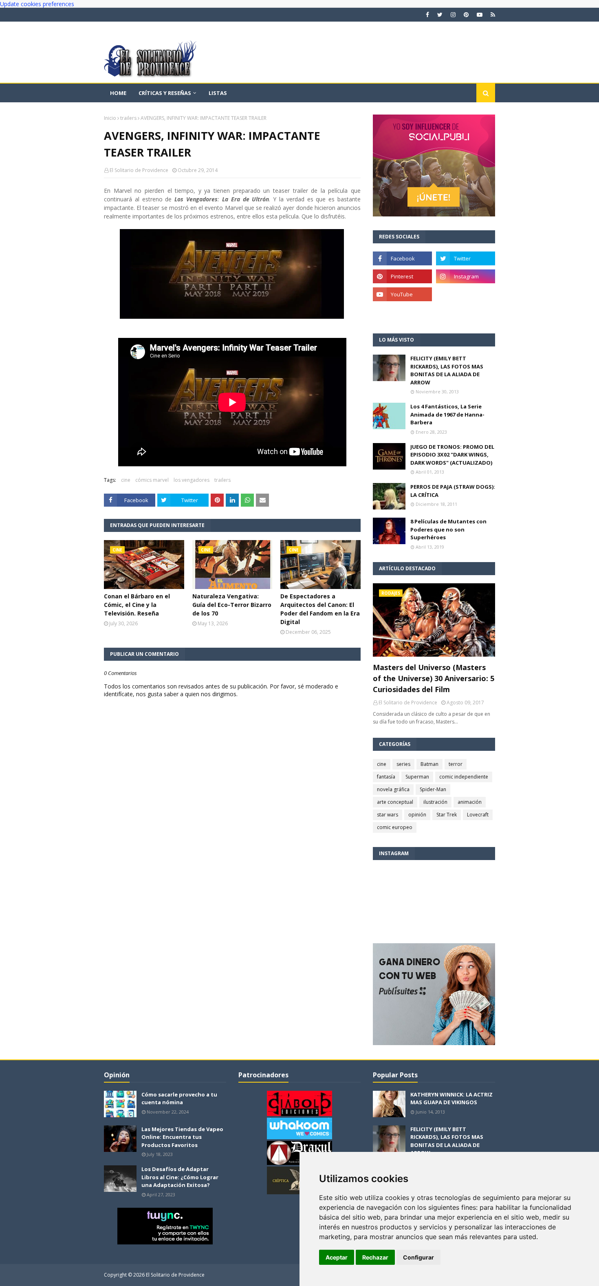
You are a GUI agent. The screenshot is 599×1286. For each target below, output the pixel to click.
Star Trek (446, 814)
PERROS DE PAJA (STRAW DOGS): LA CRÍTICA (452, 491)
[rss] (492, 15)
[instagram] (453, 15)
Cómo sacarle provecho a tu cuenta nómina (179, 1098)
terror (455, 764)
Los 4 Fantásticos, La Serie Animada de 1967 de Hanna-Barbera (447, 414)
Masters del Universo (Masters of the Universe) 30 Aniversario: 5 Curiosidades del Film (433, 678)
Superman (417, 776)
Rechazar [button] (375, 1257)
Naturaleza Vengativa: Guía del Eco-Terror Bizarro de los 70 (231, 604)
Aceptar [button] (337, 1257)
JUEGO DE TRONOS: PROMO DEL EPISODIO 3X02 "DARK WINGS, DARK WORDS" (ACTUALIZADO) (452, 454)
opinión (417, 814)
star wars (387, 814)
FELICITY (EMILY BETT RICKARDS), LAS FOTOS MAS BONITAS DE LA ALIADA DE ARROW (446, 370)
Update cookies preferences (37, 4)
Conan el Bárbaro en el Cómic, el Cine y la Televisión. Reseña (137, 604)
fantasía (386, 776)
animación (470, 802)
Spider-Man (433, 789)
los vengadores (191, 479)
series (403, 764)
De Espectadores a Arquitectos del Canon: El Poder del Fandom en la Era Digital (320, 609)
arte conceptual (395, 802)
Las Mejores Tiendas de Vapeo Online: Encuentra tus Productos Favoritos (182, 1137)
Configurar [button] (418, 1257)
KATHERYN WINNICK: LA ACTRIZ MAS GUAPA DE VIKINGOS (451, 1098)
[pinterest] (466, 15)
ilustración (435, 802)
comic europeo (394, 827)
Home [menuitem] (118, 93)
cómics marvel (152, 479)
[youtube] (479, 15)
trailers (128, 118)
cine (125, 479)
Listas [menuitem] (218, 93)
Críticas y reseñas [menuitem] (165, 93)
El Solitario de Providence (139, 170)
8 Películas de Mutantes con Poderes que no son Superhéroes (448, 529)
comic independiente (463, 776)
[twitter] (440, 15)
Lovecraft (478, 814)
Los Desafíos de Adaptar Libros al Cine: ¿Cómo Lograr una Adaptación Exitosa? (179, 1177)
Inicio (110, 118)
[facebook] (427, 15)
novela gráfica (393, 789)
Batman (429, 764)
